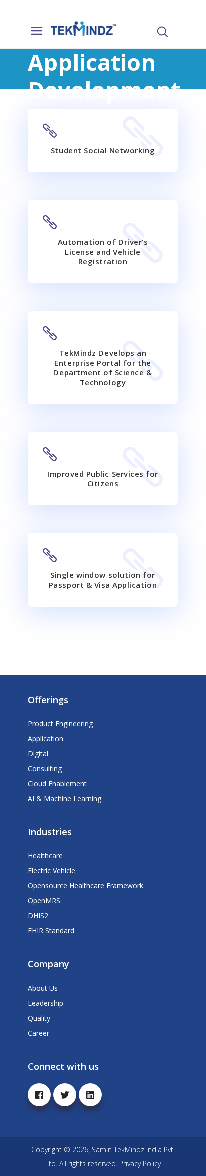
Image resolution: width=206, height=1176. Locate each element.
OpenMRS (44, 900)
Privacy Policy (140, 1163)
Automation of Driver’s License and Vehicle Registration (103, 251)
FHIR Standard (51, 930)
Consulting (45, 768)
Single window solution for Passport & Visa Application (103, 580)
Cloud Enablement (57, 783)
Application (46, 738)
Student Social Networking (103, 150)
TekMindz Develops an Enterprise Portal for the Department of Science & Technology (103, 367)
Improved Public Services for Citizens (103, 479)
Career (39, 1033)
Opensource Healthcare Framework (86, 885)
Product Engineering (60, 723)
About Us (43, 988)
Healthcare (45, 855)
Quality (39, 1018)
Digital (38, 753)
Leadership (46, 1003)
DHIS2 (38, 915)
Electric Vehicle (52, 870)
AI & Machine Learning (65, 798)
